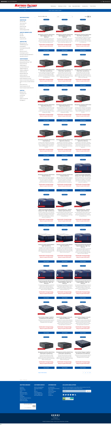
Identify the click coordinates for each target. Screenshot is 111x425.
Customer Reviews (52, 391)
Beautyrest (22, 388)
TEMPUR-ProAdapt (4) (24, 68)
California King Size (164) (24, 29)
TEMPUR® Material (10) (24, 44)
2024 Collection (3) (23, 84)
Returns (36, 391)
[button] (24, 10)
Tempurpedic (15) (23, 93)
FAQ (35, 389)
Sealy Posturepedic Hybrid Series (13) (27, 87)
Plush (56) (22, 35)
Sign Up (88, 391)
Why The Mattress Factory (53, 388)
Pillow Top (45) (22, 37)
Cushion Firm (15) (23, 38)
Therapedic (22, 396)
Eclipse (21, 395)
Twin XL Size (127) (23, 23)
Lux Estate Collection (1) (24, 66)
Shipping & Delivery (38, 388)
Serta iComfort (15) (23, 63)
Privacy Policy (62, 421)
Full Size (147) (22, 24)
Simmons (22, 387)
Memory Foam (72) (23, 43)
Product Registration (38, 394)
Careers (50, 394)
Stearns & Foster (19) (24, 98)
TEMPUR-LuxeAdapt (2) (24, 70)
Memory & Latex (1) (23, 51)
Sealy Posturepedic (24, 400)
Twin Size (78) (22, 21)
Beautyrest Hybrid (23, 394)
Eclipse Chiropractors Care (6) (25, 78)
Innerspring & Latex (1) (24, 52)
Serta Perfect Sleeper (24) (24, 60)
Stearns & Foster (23, 399)
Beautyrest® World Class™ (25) (26, 62)
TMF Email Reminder (38, 395)
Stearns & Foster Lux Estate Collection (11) (27, 82)
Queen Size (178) (23, 26)
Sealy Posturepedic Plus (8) (25, 86)
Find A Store (93, 6)
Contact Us (50, 395)
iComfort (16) (22, 95)
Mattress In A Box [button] (62, 6)
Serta (21, 391)
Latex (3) (21, 49)
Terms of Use (56, 421)
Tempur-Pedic (23, 389)
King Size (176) (22, 28)
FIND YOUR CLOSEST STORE (55, 10)
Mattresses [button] (53, 6)
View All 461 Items (42, 372)
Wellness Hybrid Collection (25, 398)
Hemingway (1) (22, 100)
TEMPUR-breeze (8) (23, 71)
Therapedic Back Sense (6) (25, 76)
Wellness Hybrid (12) (23, 75)
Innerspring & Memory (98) (25, 48)
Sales (70, 6)
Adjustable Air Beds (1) (24, 56)
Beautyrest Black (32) (24, 73)
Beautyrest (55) (23, 92)
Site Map (66, 421)
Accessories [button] (85, 6)
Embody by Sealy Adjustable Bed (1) (26, 54)
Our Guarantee (51, 387)
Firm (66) (21, 34)
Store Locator (51, 392)
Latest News (50, 389)
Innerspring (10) (23, 46)
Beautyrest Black (23, 392)
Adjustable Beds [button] (76, 6)
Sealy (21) (21, 96)
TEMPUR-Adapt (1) (23, 65)
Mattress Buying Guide (38, 387)
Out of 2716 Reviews (12, 1)
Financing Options (38, 392)
